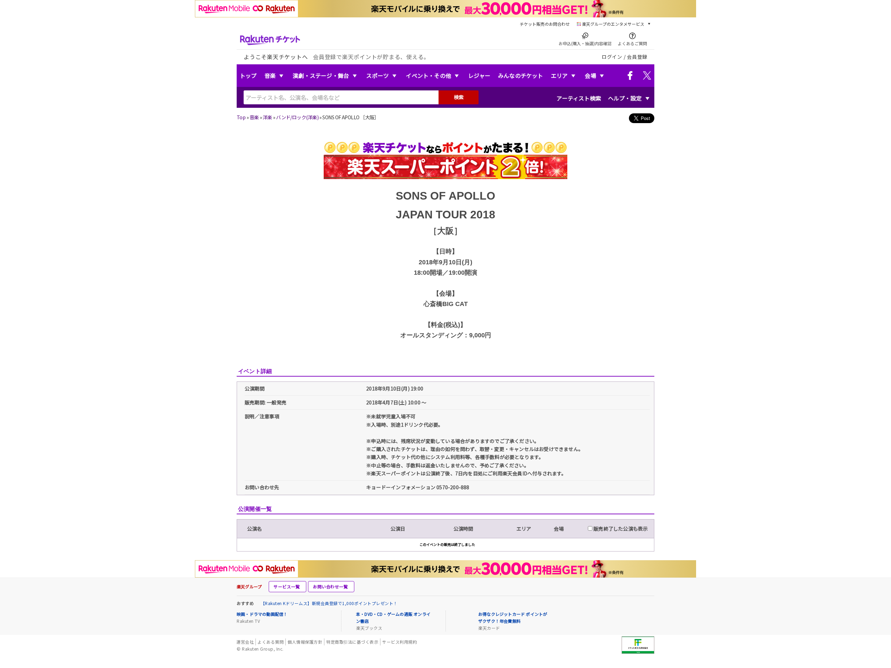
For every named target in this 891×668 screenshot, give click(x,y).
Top (241, 117)
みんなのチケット (520, 75)
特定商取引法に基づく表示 (352, 642)
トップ (248, 75)
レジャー (479, 75)
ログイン (612, 56)
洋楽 (267, 117)
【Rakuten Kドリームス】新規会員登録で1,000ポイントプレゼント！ (329, 603)
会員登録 (637, 56)
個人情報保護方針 (304, 642)
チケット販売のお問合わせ (545, 24)
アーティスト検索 (579, 98)
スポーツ (377, 75)
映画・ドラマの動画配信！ (262, 614)
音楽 (270, 75)
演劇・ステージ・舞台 (321, 75)
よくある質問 (271, 642)
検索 (459, 97)
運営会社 (245, 642)
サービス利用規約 (399, 642)
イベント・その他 (428, 75)
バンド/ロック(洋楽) (297, 117)
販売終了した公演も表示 (620, 528)
